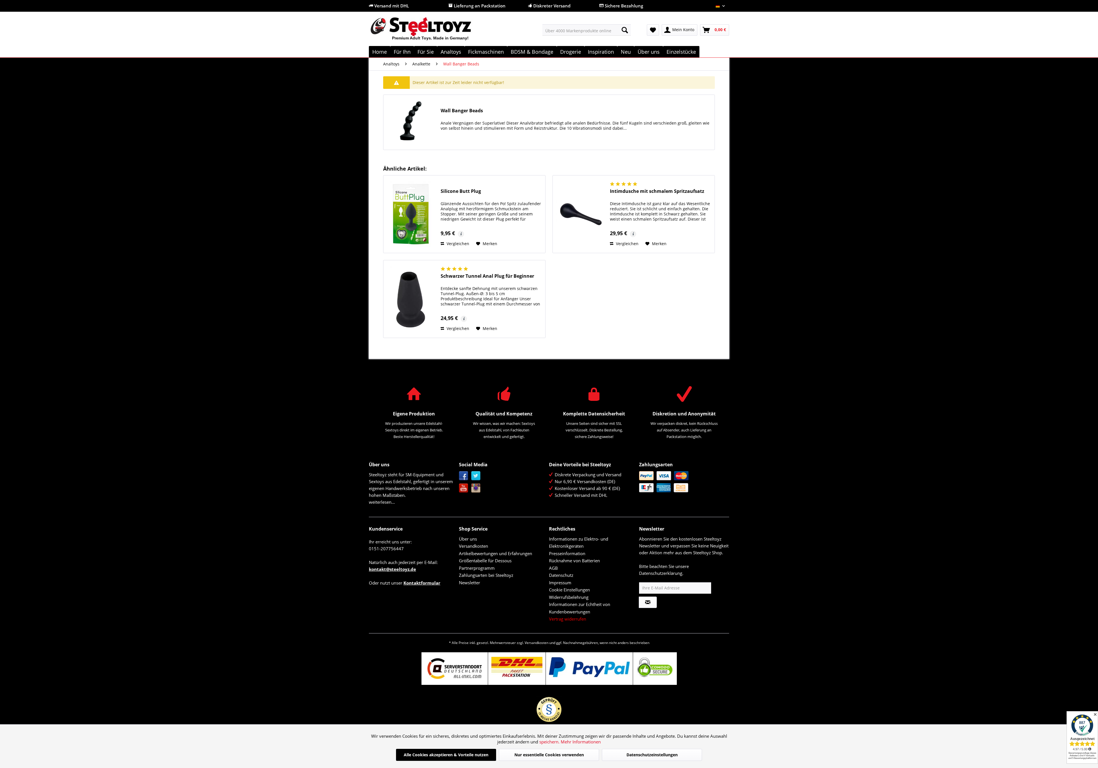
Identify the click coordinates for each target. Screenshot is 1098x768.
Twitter (476, 476)
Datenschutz (561, 575)
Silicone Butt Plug (461, 191)
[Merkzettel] (653, 30)
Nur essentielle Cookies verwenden (549, 754)
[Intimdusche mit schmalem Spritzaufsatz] (580, 214)
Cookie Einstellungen (569, 590)
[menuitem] (586, 30)
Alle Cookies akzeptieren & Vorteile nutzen (446, 754)
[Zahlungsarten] (682, 481)
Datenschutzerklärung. (661, 573)
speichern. (550, 742)
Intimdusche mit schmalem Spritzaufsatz (657, 191)
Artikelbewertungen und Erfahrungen (495, 553)
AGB (553, 568)
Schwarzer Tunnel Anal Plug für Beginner (487, 276)
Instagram (476, 488)
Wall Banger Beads (462, 111)
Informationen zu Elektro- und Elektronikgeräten (578, 542)
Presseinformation (567, 553)
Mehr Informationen (581, 742)
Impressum (560, 582)
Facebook (463, 476)
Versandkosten (473, 546)
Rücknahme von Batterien (574, 560)
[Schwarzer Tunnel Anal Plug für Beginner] (410, 299)
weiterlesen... (382, 502)
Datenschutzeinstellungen (652, 754)
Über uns (468, 539)
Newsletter (469, 582)
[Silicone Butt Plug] (410, 214)
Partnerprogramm (477, 568)
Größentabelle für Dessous (485, 560)
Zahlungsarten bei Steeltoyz (486, 575)
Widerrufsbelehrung (568, 597)
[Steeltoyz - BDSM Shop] (430, 31)
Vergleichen (457, 243)
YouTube (463, 488)
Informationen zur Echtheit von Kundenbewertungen (579, 608)
